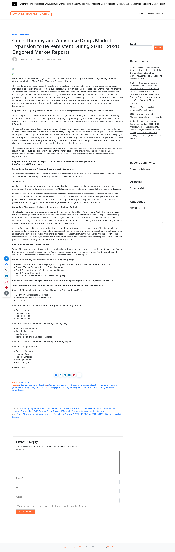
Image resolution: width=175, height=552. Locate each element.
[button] (79, 375)
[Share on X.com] (60, 375)
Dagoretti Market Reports (31, 13)
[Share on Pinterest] (74, 375)
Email (19, 487)
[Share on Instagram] (70, 375)
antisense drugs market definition (32, 385)
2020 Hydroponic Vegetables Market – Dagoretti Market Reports (146, 115)
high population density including (63, 387)
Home (140, 13)
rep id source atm (85, 387)
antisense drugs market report (59, 385)
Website (19, 496)
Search (133, 44)
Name (19, 478)
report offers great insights (104, 387)
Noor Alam (111, 547)
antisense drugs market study (85, 385)
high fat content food (40, 387)
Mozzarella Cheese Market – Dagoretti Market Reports (114, 4)
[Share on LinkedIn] (65, 375)
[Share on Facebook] (56, 375)
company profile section (107, 385)
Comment (21, 449)
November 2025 (137, 188)
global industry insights (21, 387)
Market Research (155, 13)
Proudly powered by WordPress (71, 547)
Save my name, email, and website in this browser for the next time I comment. (53, 506)
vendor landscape (19, 390)
